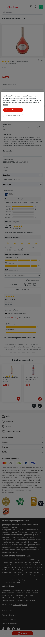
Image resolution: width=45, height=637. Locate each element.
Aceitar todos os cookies (13, 110)
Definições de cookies (13, 116)
